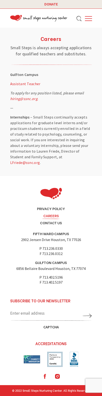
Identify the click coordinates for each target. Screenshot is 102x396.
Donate (51, 4)
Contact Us (51, 222)
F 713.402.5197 (51, 282)
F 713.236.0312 (51, 253)
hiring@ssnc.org (24, 98)
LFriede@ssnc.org (25, 162)
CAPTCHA (51, 327)
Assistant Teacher (25, 83)
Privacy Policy (51, 208)
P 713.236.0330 (51, 248)
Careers (51, 215)
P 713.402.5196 (51, 277)
